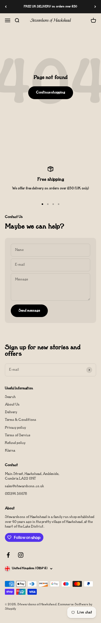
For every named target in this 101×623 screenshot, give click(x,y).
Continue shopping (50, 92)
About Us (12, 405)
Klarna (10, 451)
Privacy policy (15, 428)
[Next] (95, 6)
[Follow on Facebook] (8, 555)
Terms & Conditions (20, 420)
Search (10, 397)
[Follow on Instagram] (20, 555)
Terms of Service (17, 435)
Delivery (11, 412)
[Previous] (6, 6)
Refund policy (15, 443)
